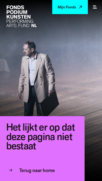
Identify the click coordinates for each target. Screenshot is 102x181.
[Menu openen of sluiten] (95, 7)
